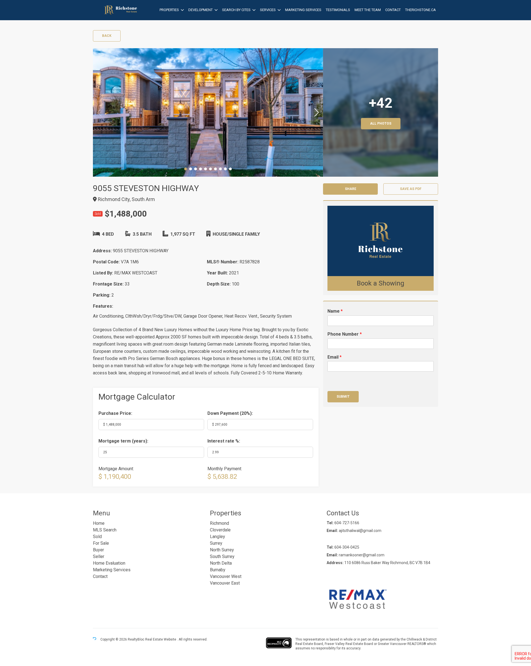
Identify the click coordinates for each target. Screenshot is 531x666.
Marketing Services (303, 10)
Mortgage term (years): (123, 441)
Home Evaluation (109, 563)
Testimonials (338, 10)
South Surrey (222, 556)
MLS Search (104, 530)
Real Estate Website (161, 639)
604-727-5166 (346, 523)
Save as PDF (410, 189)
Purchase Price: (115, 413)
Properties (169, 10)
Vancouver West (225, 576)
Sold (97, 536)
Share (350, 189)
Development (200, 10)
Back (106, 36)
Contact (393, 10)
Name (335, 311)
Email (334, 357)
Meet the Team (368, 10)
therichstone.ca (420, 10)
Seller (98, 556)
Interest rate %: (223, 441)
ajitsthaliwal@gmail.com (360, 530)
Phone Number (344, 334)
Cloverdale (220, 530)
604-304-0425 (346, 547)
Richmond (219, 523)
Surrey (216, 543)
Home (99, 523)
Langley (217, 536)
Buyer (98, 549)
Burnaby (217, 569)
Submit (343, 396)
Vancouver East (225, 583)
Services (268, 10)
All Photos (380, 123)
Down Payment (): (230, 413)
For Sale (101, 543)
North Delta (221, 563)
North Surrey (222, 549)
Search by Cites (236, 10)
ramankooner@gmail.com (361, 555)
